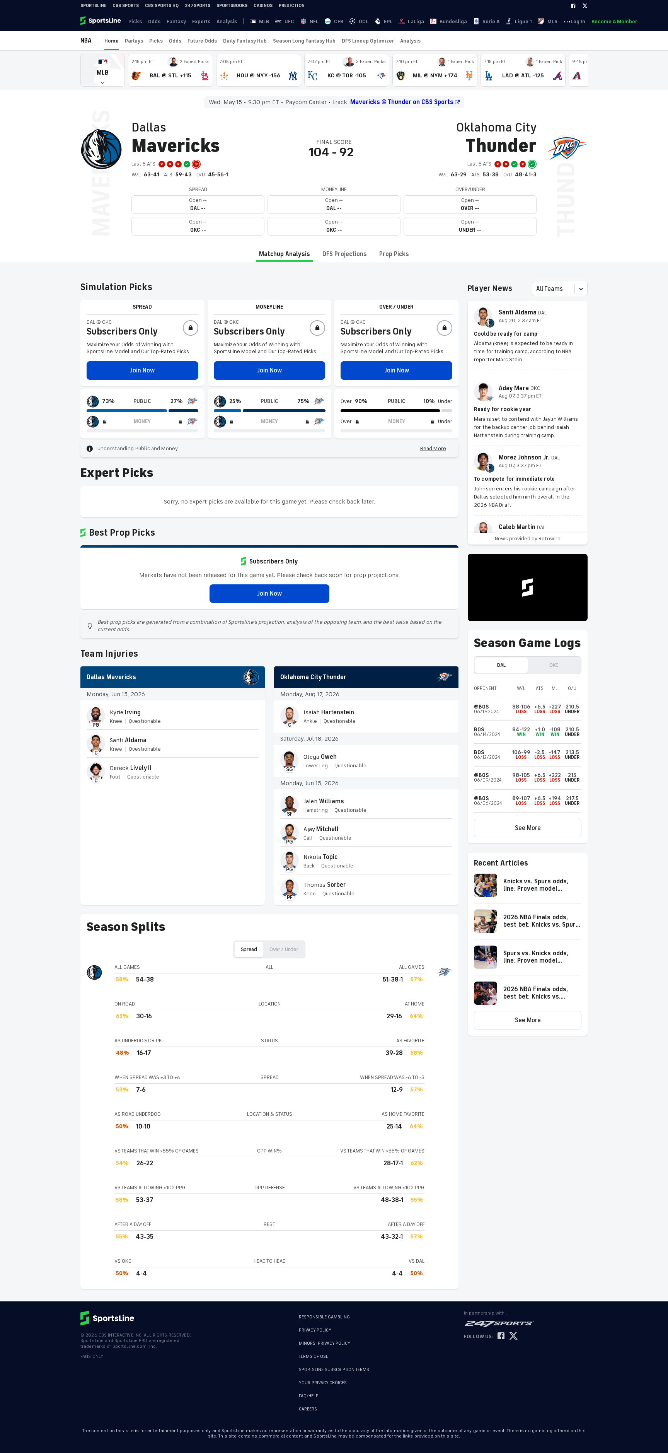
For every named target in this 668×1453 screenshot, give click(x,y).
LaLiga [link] (416, 21)
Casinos (263, 6)
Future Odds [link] (202, 41)
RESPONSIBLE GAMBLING (324, 1317)
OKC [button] (554, 665)
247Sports (197, 6)
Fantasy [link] (176, 21)
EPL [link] (388, 21)
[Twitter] (585, 6)
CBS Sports (125, 6)
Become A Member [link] (614, 21)
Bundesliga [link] (453, 21)
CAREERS (308, 1409)
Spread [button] (249, 949)
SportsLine (93, 6)
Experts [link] (201, 21)
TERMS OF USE (313, 1356)
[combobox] (537, 289)
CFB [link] (338, 21)
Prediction (292, 6)
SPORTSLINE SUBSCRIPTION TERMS (334, 1370)
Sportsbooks (231, 6)
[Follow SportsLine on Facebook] (501, 1336)
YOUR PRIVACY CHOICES (323, 1383)
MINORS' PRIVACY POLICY (324, 1343)
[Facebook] (573, 6)
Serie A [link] (490, 21)
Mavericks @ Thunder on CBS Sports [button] (401, 102)
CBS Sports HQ (162, 6)
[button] (102, 70)
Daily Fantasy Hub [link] (245, 41)
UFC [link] (289, 21)
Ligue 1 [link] (523, 21)
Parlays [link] (134, 41)
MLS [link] (552, 21)
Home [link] (111, 41)
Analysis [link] (226, 21)
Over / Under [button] (283, 949)
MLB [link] (264, 21)
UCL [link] (363, 21)
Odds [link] (154, 21)
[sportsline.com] (101, 21)
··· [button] (567, 21)
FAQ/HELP (309, 1396)
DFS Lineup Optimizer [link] (368, 41)
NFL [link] (314, 21)
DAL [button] (501, 665)
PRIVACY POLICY (315, 1330)
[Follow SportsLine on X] (513, 1336)
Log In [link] (578, 21)
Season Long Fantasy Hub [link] (304, 41)
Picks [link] (135, 21)
